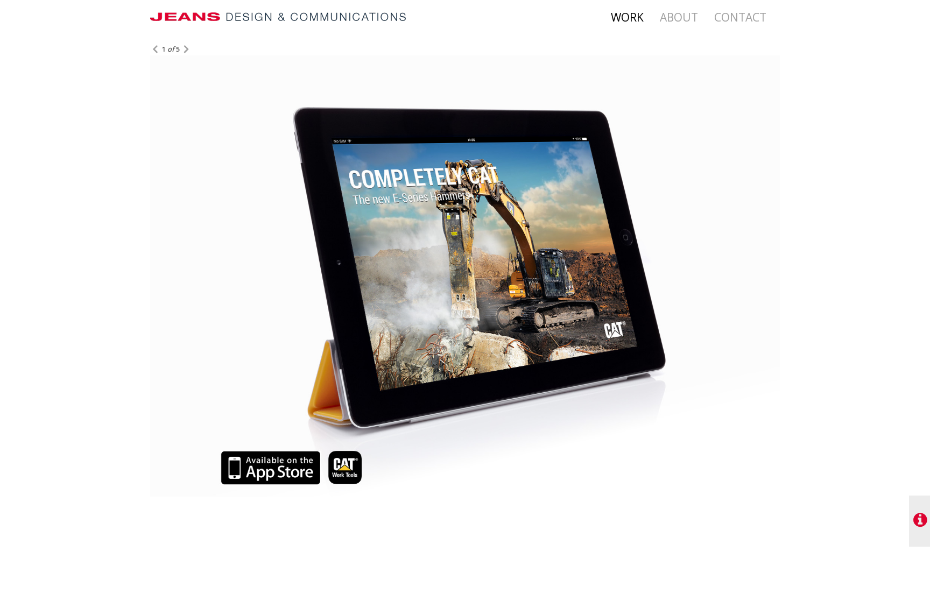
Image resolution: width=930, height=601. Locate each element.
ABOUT (679, 17)
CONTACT (740, 17)
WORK (627, 17)
